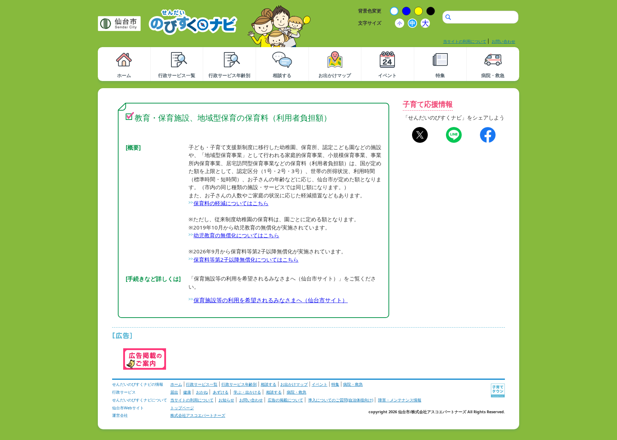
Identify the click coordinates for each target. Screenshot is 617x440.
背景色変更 (369, 10)
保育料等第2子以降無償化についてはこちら (246, 259)
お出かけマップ (294, 384)
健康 (187, 392)
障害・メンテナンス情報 (399, 400)
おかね (202, 392)
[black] (430, 11)
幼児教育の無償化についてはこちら (236, 235)
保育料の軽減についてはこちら (231, 203)
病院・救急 (353, 384)
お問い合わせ (503, 41)
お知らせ (226, 400)
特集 (335, 384)
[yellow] (418, 11)
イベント (319, 384)
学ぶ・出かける (247, 392)
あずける (221, 392)
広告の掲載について (285, 400)
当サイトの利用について (464, 41)
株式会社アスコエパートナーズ (197, 415)
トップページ (182, 407)
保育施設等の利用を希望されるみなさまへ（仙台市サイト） (271, 300)
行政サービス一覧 (201, 384)
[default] (394, 11)
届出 (174, 392)
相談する (268, 384)
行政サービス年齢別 (239, 384)
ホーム (176, 384)
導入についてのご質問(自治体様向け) (340, 400)
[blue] (406, 11)
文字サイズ (369, 23)
